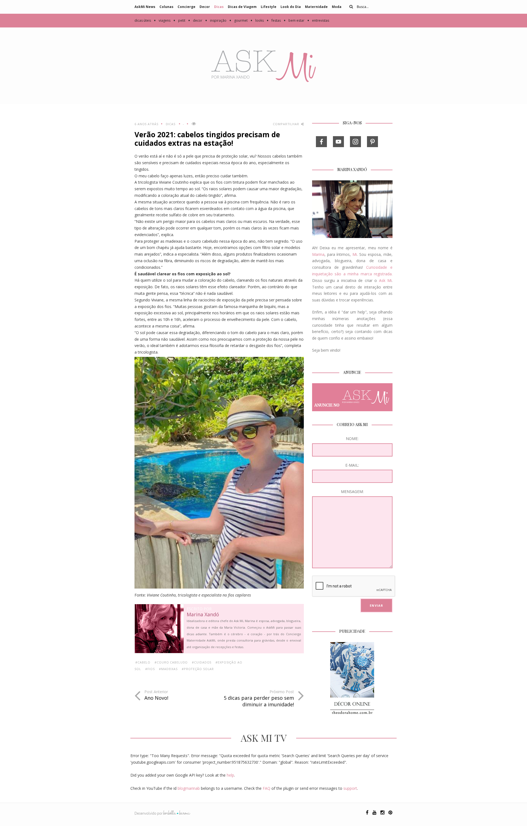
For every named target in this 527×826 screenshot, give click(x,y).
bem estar (294, 20)
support (350, 788)
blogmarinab (189, 788)
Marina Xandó (203, 615)
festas (274, 20)
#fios (150, 669)
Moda (336, 6)
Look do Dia (291, 6)
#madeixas (168, 669)
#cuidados (201, 662)
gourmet (238, 20)
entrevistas (318, 20)
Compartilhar (286, 124)
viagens (162, 20)
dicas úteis (142, 20)
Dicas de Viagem (242, 6)
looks (257, 20)
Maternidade (316, 6)
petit (179, 20)
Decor (205, 6)
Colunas (166, 6)
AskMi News (144, 6)
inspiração (215, 20)
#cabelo (142, 662)
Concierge (186, 6)
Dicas (219, 6)
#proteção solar (198, 669)
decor (195, 20)
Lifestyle (268, 6)
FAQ (266, 788)
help (230, 775)
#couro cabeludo (171, 662)
